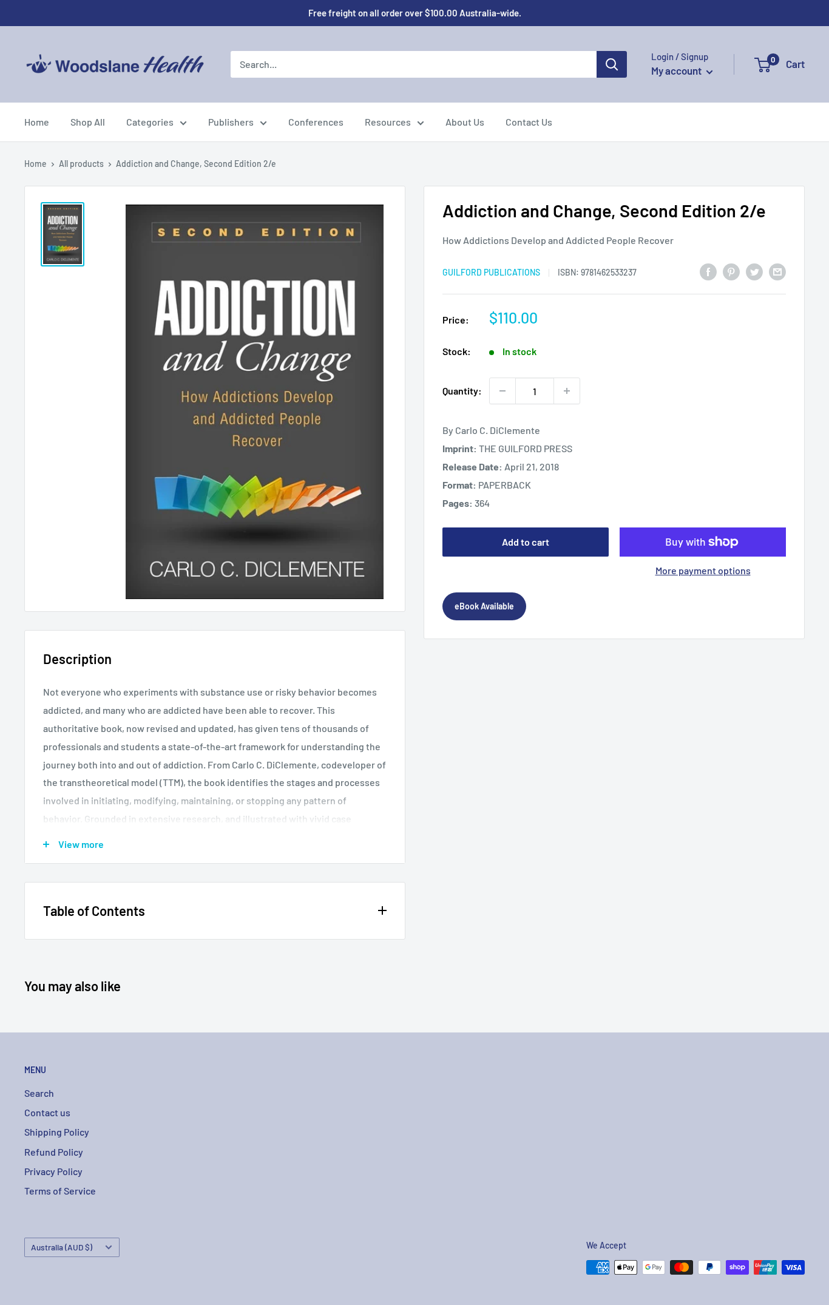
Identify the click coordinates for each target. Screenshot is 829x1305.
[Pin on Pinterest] (731, 271)
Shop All (87, 121)
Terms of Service (60, 1190)
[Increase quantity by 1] (567, 391)
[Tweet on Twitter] (754, 271)
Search (39, 1093)
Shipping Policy (56, 1131)
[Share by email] (777, 271)
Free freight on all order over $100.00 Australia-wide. (414, 12)
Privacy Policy (53, 1171)
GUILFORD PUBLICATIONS (491, 272)
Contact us (47, 1112)
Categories (150, 121)
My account (677, 70)
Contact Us (529, 121)
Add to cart (525, 541)
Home (36, 121)
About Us (464, 121)
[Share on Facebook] (708, 271)
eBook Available (484, 606)
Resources (388, 121)
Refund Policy (53, 1152)
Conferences (315, 121)
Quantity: (462, 390)
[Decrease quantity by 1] (502, 391)
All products (81, 163)
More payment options (703, 570)
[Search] (612, 64)
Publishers (231, 121)
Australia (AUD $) (61, 1247)
